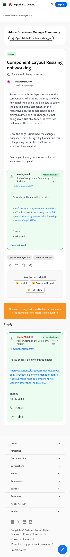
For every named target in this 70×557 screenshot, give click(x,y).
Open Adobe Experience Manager (33, 38)
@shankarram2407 (24, 186)
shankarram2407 (23, 81)
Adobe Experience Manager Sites (18, 15)
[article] (35, 377)
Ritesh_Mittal (23, 174)
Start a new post (31, 312)
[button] (18, 74)
